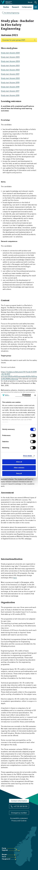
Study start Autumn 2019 (10, 82)
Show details (27, 456)
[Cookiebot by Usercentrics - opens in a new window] (23, 395)
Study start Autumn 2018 (10, 87)
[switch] (33, 435)
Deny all (19, 473)
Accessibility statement (19, 818)
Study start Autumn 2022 (10, 70)
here (15, 578)
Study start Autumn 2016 (10, 95)
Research (15, 7)
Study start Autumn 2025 (10, 57)
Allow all (19, 462)
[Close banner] (35, 395)
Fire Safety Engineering (11, 13)
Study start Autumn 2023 (10, 65)
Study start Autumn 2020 (10, 78)
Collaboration (27, 7)
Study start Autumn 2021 (10, 74)
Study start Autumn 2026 (10, 53)
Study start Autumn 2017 (10, 91)
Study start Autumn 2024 (10, 61)
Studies (6, 7)
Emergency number (19, 813)
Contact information (19, 801)
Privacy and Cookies (19, 821)
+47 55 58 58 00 (20, 806)
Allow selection (19, 467)
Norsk (30, 2)
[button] (35, 2)
